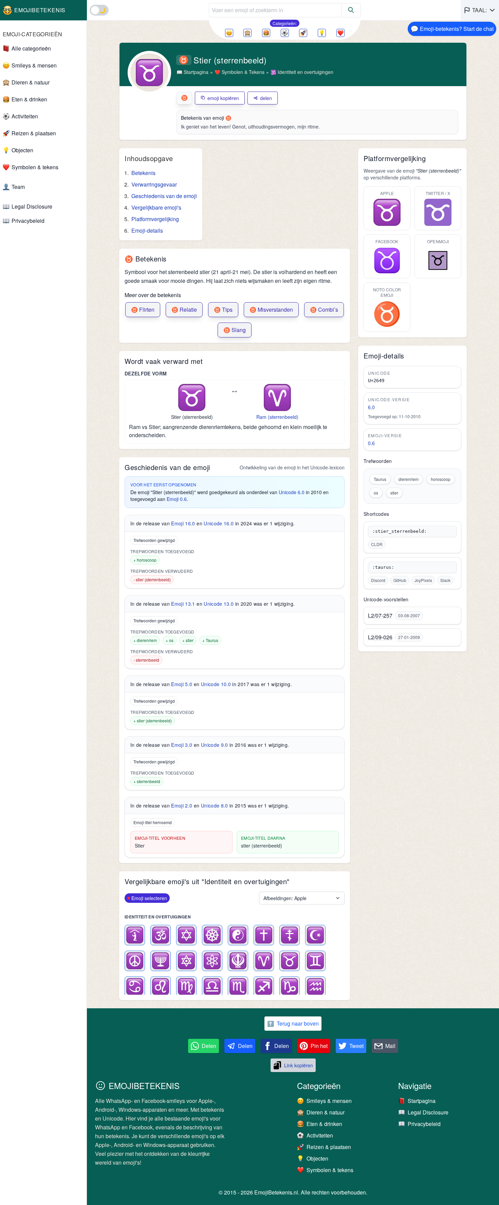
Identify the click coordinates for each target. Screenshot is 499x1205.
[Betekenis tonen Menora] (160, 961)
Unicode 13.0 (219, 603)
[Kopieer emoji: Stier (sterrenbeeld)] (191, 397)
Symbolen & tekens (35, 167)
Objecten (22, 150)
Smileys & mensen (34, 65)
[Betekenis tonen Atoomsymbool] (212, 961)
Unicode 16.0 (219, 523)
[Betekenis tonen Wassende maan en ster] (315, 935)
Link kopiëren (298, 1065)
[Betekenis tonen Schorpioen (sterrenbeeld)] (238, 986)
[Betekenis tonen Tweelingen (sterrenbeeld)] (315, 961)
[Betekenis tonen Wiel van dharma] (212, 935)
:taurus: (383, 567)
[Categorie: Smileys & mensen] (229, 33)
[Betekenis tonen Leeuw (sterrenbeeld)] (160, 986)
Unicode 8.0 (214, 805)
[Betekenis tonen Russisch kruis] (289, 935)
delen (266, 98)
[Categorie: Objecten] (322, 33)
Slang (234, 330)
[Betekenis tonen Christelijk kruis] (264, 935)
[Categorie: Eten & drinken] (266, 33)
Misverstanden (271, 309)
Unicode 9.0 (214, 744)
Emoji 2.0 (181, 805)
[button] (479, 10)
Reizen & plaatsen (34, 133)
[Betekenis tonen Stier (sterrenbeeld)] (289, 961)
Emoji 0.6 (177, 498)
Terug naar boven (293, 1023)
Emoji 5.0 (181, 684)
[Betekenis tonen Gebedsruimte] (135, 935)
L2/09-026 (380, 637)
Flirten (142, 309)
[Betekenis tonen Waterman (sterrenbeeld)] (315, 986)
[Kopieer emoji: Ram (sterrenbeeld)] (277, 397)
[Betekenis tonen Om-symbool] (160, 935)
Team (18, 187)
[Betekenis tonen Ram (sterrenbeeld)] (264, 961)
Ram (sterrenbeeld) (277, 417)
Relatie (184, 309)
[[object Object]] (351, 10)
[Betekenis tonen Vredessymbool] (135, 961)
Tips (223, 309)
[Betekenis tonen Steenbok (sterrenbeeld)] (289, 986)
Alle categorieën (31, 48)
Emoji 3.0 (181, 744)
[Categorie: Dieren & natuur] (247, 33)
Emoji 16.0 (183, 523)
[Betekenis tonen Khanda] (238, 961)
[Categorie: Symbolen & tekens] (340, 33)
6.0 (371, 407)
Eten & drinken (29, 99)
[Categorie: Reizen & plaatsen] (303, 33)
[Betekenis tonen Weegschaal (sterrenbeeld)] (212, 986)
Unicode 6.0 (291, 492)
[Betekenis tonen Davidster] (186, 935)
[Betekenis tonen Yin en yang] (238, 935)
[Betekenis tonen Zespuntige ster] (186, 961)
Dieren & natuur (31, 82)
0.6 (371, 443)
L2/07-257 (380, 615)
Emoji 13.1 (183, 603)
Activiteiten (25, 116)
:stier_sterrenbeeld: (399, 531)
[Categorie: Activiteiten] (285, 33)
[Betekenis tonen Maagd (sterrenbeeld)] (186, 986)
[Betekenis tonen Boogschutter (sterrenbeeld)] (264, 986)
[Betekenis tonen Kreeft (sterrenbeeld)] (135, 986)
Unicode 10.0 (216, 684)
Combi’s (324, 309)
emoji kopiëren (223, 98)
